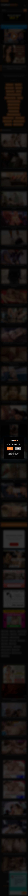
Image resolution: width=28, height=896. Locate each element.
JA (10, 448)
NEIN (18, 448)
